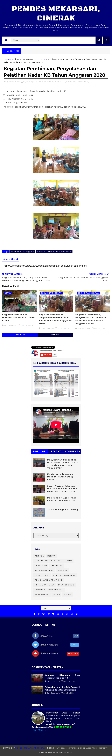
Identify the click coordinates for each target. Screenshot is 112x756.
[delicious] (76, 614)
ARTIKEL (39, 556)
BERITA (8, 293)
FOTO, (63, 81)
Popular (39, 451)
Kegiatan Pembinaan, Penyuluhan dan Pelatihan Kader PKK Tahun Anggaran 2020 (55, 319)
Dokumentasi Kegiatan (23, 59)
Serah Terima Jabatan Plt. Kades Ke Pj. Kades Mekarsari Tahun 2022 (62, 488)
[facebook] (34, 614)
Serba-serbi (42, 594)
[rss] (62, 614)
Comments (72, 451)
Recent (56, 451)
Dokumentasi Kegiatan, (48, 81)
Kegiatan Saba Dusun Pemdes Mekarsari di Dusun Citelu (18, 317)
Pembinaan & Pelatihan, (77, 81)
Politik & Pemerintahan (49, 590)
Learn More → (39, 730)
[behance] (67, 614)
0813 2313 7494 (62, 727)
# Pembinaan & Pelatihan (59, 251)
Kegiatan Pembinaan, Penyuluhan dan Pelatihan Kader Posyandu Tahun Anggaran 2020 (90, 319)
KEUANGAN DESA (44, 570)
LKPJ (37, 575)
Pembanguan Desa (64, 575)
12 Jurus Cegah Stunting (62, 509)
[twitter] (38, 614)
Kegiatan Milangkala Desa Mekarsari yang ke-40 (60, 477)
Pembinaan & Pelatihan (57, 59)
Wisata (68, 594)
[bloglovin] (53, 614)
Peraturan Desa (45, 585)
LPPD (47, 575)
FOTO (40, 59)
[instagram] (72, 614)
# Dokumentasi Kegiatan (22, 251)
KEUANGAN (56, 565)
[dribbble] (58, 614)
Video (56, 594)
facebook (20, 335)
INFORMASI (41, 565)
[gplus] (44, 614)
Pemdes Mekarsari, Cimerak (56, 13)
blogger (55, 335)
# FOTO (41, 251)
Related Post (11, 286)
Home (7, 59)
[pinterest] (48, 614)
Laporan (62, 570)
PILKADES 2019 (66, 585)
